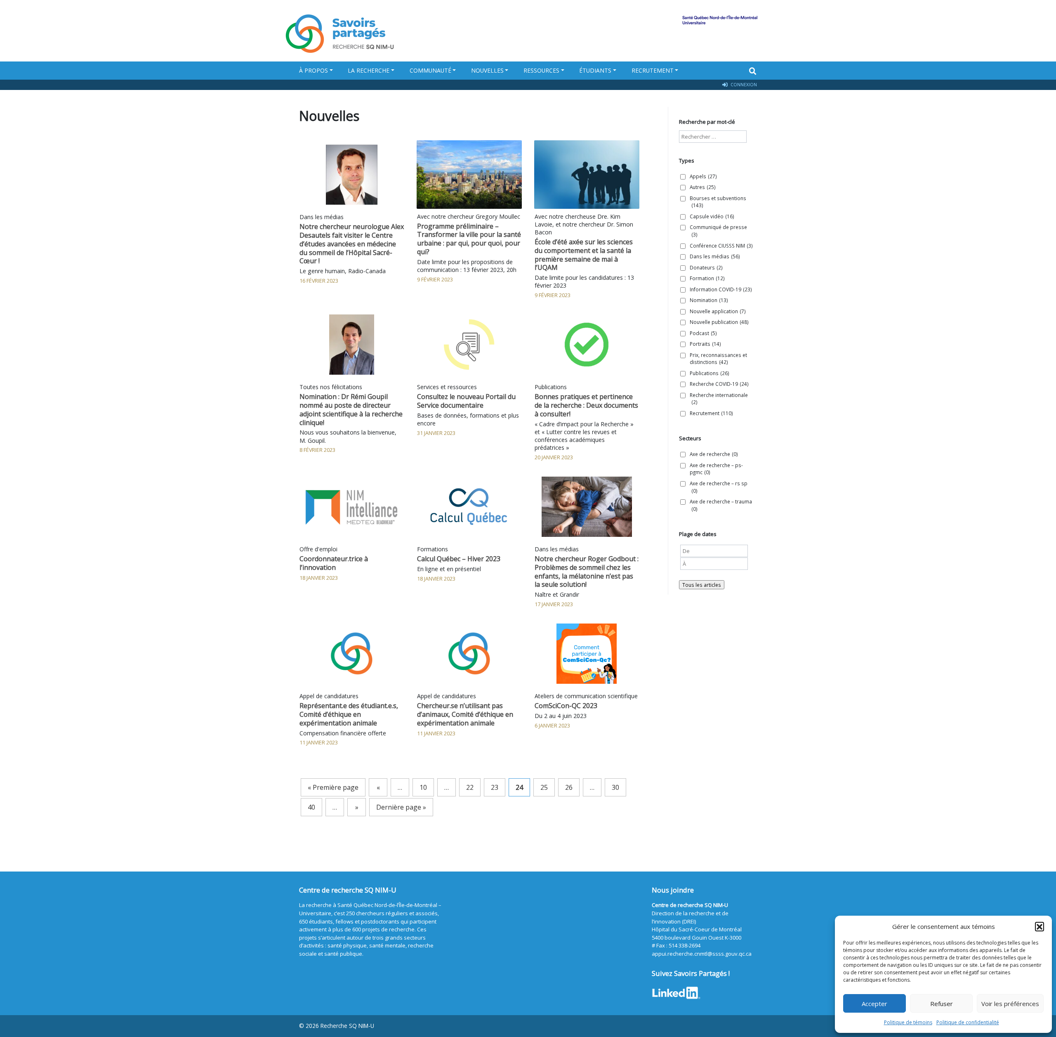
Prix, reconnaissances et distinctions (718, 359)
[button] (1039, 926)
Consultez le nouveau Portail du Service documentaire (466, 401)
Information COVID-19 (721, 289)
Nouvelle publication (719, 322)
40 (311, 807)
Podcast (703, 333)
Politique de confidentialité (967, 1022)
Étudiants (595, 70)
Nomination (709, 300)
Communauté (430, 70)
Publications (709, 373)
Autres (703, 187)
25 (544, 787)
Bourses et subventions (718, 202)
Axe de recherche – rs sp (718, 487)
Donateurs (706, 267)
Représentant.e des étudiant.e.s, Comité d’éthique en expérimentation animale (348, 714)
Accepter (874, 1003)
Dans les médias (715, 256)
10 (423, 787)
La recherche (368, 70)
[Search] (753, 71)
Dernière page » (401, 807)
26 (569, 787)
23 (494, 787)
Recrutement (653, 70)
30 (615, 787)
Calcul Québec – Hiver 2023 (458, 558)
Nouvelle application (718, 311)
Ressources (541, 70)
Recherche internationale (719, 399)
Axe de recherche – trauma (721, 505)
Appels (703, 176)
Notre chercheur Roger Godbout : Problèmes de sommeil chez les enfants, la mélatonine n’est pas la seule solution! (587, 571)
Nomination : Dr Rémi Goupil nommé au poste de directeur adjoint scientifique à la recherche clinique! (351, 409)
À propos (313, 70)
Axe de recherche (714, 454)
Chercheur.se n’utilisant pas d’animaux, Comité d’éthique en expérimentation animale (465, 714)
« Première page (333, 787)
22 (470, 787)
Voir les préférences (1010, 1003)
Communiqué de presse (718, 231)
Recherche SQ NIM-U (347, 1026)
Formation (707, 278)
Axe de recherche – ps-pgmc (716, 469)
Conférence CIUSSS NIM (721, 245)
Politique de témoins (908, 1022)
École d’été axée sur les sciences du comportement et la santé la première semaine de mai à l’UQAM (584, 254)
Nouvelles (487, 70)
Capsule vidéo (712, 216)
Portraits (705, 343)
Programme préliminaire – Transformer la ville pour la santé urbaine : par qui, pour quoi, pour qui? (469, 239)
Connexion (743, 84)
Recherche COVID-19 (719, 383)
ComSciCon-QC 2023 (566, 705)
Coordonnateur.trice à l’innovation (333, 563)
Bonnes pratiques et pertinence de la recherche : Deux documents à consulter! (586, 405)
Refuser (941, 1003)
